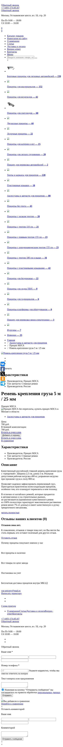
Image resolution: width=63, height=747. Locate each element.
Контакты (12, 51)
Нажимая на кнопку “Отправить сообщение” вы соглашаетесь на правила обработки (30, 691)
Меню (10, 54)
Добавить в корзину (11, 435)
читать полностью (10, 512)
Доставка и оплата (16, 46)
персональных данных (49, 692)
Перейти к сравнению (12, 704)
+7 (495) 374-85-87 (10, 7)
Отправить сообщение (12, 739)
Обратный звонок (10, 5)
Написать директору (11, 593)
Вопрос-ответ (14, 49)
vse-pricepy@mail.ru (11, 590)
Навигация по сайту (17, 38)
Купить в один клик (11, 432)
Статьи (10, 44)
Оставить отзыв (9, 538)
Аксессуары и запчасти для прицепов (28, 343)
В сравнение (7, 440)
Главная (11, 340)
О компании (13, 41)
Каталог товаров (15, 36)
